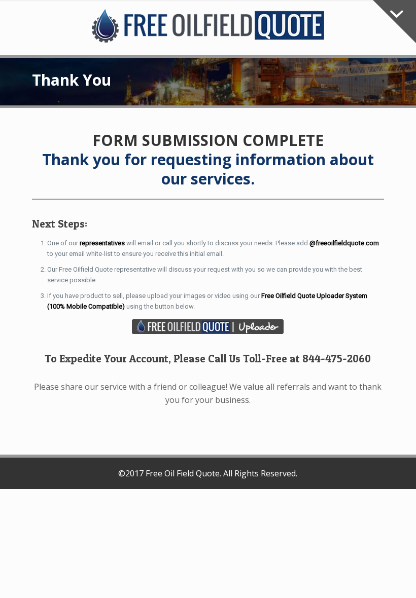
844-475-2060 (336, 358)
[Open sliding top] (394, 21)
